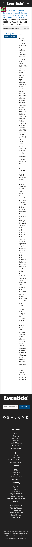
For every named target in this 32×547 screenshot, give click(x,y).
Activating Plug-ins (16, 477)
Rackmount (7, 13)
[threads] (19, 417)
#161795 (26, 28)
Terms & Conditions (10, 538)
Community (16, 449)
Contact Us (16, 479)
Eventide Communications (16, 498)
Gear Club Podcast (16, 462)
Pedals (16, 434)
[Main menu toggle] (27, 3)
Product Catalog (16, 443)
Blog (16, 453)
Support (16, 466)
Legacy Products (16, 494)
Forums (12, 11)
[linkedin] (27, 417)
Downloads (16, 472)
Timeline (16, 489)
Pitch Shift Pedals (16, 508)
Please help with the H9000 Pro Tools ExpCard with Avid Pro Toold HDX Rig (15, 15)
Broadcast (16, 441)
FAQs (16, 470)
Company (16, 483)
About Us (16, 487)
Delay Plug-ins (16, 515)
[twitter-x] (23, 417)
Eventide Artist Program (16, 460)
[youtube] (12, 417)
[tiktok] (16, 417)
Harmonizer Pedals (16, 506)
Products (20, 11)
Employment (16, 491)
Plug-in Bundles (16, 517)
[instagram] (8, 417)
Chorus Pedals (16, 510)
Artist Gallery (16, 458)
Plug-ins (16, 436)
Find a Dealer (16, 445)
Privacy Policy (23, 538)
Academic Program (16, 496)
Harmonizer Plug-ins (16, 513)
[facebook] (4, 417)
